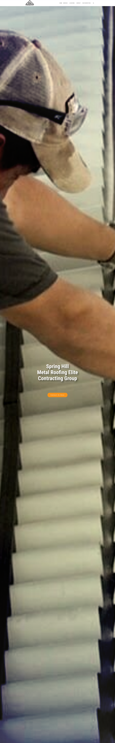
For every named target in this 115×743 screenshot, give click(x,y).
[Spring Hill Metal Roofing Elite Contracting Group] (30, 3)
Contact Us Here (57, 395)
